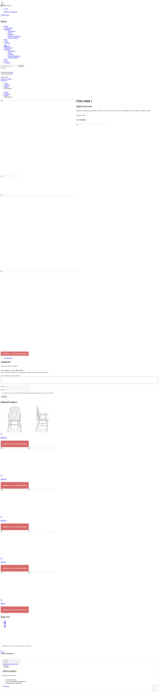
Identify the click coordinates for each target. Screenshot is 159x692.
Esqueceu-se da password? (10, 664)
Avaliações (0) (8, 358)
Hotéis (10, 33)
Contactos (7, 43)
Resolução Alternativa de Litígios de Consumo (14, 642)
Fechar (3, 652)
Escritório (11, 34)
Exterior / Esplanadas (14, 36)
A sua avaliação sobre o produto (10, 375)
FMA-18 (3, 479)
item (11, 72)
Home (6, 26)
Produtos (7, 85)
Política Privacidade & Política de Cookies (13, 640)
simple (6, 87)
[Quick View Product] (1, 434)
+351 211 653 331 (11, 630)
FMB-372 (4, 437)
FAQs (6, 41)
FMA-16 (3, 520)
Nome (3, 386)
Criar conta (6, 686)
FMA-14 (3, 562)
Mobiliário (7, 29)
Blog (5, 39)
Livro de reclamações (7, 644)
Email (3, 389)
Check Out (4, 80)
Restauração (11, 31)
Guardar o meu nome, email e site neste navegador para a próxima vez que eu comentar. (28, 393)
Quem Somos (8, 28)
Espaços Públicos (13, 38)
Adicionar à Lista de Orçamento (15, 354)
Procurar (21, 66)
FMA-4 (3, 603)
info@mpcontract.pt (10, 634)
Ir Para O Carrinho (6, 79)
